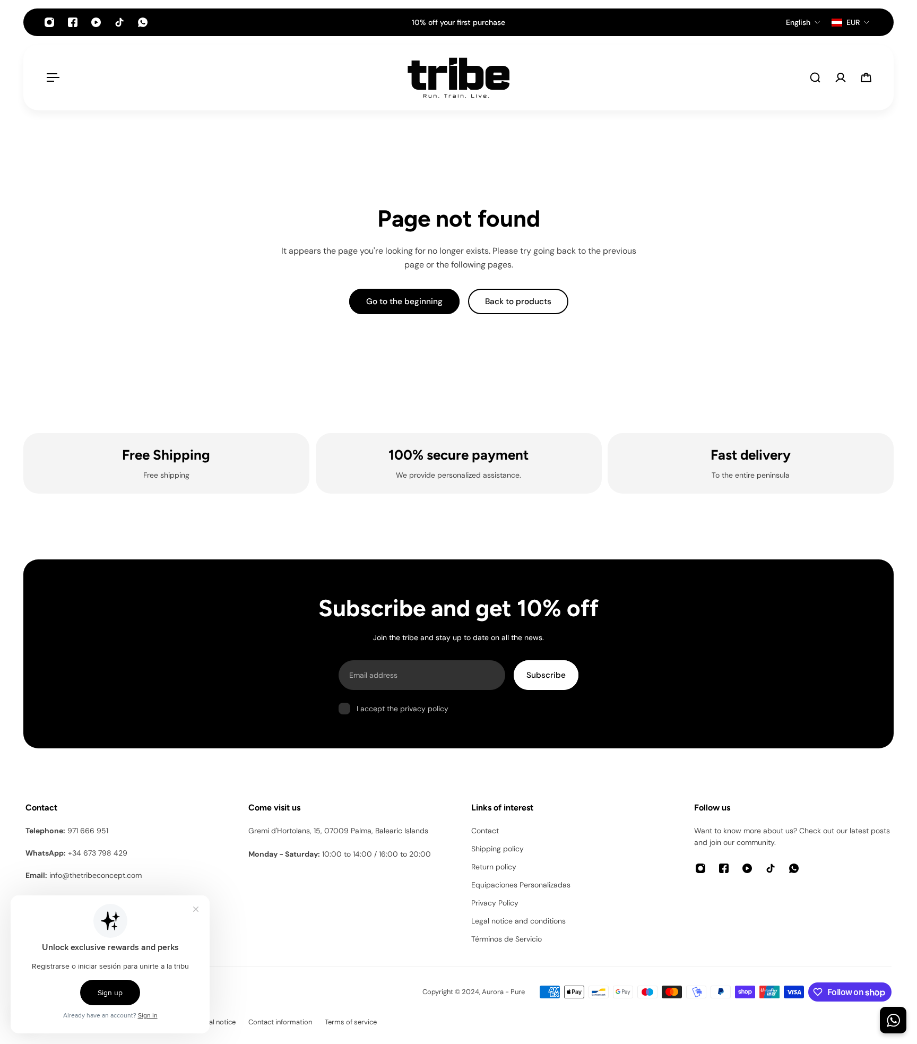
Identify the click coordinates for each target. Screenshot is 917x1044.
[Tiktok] (119, 22)
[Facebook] (72, 22)
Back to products (518, 301)
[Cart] (866, 77)
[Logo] (458, 77)
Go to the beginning (404, 301)
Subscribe (546, 675)
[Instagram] (49, 22)
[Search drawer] (815, 77)
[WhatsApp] (142, 22)
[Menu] (51, 77)
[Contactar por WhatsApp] (893, 1020)
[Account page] (840, 77)
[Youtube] (96, 22)
